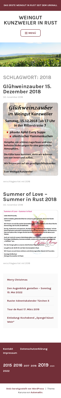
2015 (7, 365)
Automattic (37, 392)
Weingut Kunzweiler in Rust (30, 20)
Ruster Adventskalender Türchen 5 (28, 300)
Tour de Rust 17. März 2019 (23, 309)
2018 (27, 181)
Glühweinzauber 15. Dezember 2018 (27, 89)
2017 (26, 365)
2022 (6, 370)
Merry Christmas (17, 279)
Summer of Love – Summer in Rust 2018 (30, 196)
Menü (32, 33)
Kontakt (8, 348)
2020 (52, 366)
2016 (17, 365)
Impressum (10, 352)
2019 (43, 365)
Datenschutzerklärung (33, 348)
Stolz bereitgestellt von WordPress (25, 388)
